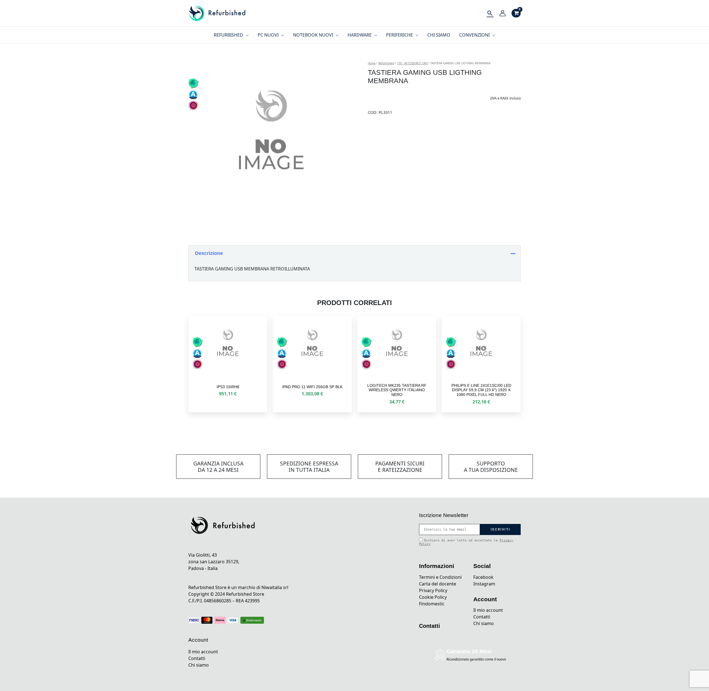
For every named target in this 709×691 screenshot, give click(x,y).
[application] (246, 35)
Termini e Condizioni (440, 577)
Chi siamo (198, 665)
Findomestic (432, 604)
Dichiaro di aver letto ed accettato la (466, 542)
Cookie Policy (433, 597)
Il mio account (203, 652)
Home (372, 63)
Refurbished (386, 63)
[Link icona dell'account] (502, 13)
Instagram (484, 584)
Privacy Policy (433, 590)
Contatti (196, 658)
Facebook (483, 577)
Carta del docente (437, 584)
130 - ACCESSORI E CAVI (412, 63)
